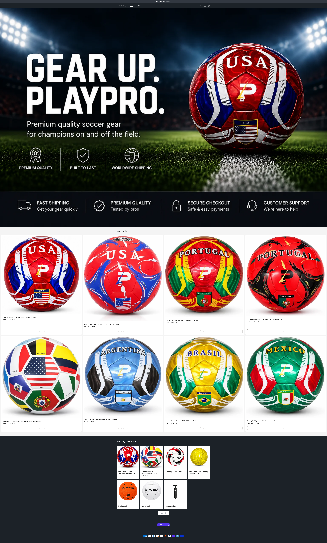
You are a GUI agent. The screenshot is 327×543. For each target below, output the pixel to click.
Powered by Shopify (129, 539)
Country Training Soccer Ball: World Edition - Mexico (263, 421)
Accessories (171, 506)
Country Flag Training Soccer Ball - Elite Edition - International (22, 421)
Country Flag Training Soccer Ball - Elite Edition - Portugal (264, 319)
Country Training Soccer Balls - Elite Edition (149, 474)
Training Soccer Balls (174, 472)
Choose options (41, 331)
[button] (201, 6)
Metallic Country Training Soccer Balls (126, 473)
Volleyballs (146, 506)
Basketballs (123, 506)
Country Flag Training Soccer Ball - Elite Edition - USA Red (102, 324)
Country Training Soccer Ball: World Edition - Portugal (182, 320)
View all (163, 513)
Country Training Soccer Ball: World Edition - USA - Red (19, 317)
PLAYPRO (123, 539)
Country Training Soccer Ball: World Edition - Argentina (101, 419)
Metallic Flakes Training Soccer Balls (198, 473)
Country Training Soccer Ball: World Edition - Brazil (181, 421)
